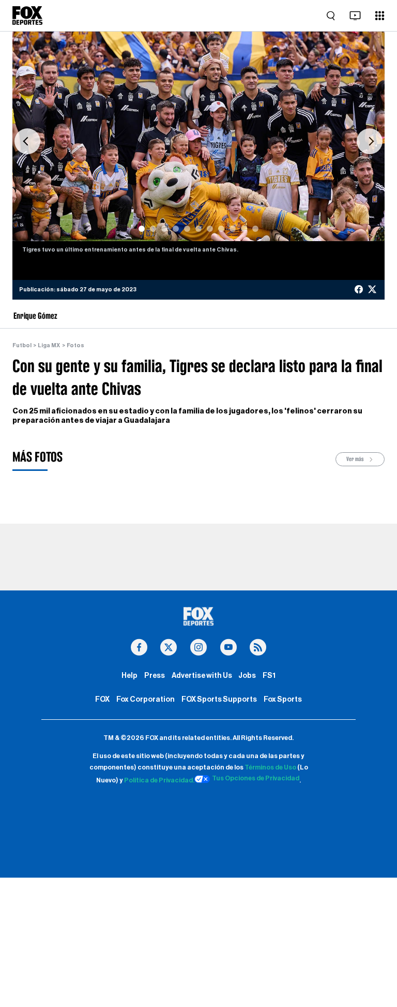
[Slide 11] (255, 228)
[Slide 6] (198, 228)
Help (129, 675)
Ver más (355, 459)
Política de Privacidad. (159, 781)
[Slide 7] (210, 228)
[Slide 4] (176, 228)
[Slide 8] (221, 228)
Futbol (22, 345)
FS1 (269, 675)
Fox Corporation (145, 699)
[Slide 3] (164, 228)
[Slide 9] (233, 228)
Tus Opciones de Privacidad (255, 778)
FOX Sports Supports (219, 699)
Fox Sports (283, 699)
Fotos (75, 345)
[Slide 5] (187, 228)
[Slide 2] (153, 228)
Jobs (247, 675)
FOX (102, 699)
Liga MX (49, 345)
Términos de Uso (270, 767)
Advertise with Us (202, 675)
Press (154, 675)
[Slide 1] (142, 228)
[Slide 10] (244, 228)
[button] (27, 141)
